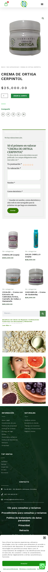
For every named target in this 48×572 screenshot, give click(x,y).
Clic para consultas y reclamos (24, 508)
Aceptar (24, 563)
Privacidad (24, 525)
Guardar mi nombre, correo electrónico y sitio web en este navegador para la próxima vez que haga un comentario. (23, 202)
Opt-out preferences (10, 569)
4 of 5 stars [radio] (30, 165)
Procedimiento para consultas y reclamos (24, 513)
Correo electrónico (15, 191)
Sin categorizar (13, 67)
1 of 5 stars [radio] (24, 165)
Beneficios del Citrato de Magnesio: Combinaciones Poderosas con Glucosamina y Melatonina (20, 320)
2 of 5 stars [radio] (26, 165)
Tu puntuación (14, 164)
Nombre (11, 183)
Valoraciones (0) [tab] (12, 132)
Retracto (24, 530)
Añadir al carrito (20, 96)
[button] (44, 538)
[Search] (43, 314)
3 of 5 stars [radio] (28, 165)
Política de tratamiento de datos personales (24, 519)
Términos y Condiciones (27, 569)
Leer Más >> (6, 325)
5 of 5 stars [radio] (32, 165)
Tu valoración (14, 168)
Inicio (3, 67)
